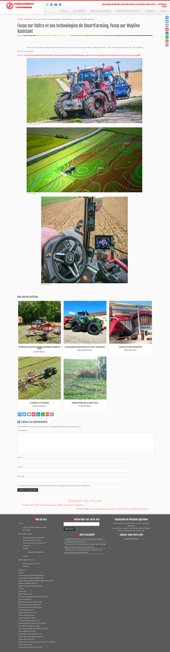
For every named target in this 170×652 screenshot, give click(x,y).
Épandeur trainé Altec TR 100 (32, 540)
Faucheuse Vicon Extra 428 (31, 564)
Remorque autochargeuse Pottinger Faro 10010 (32, 597)
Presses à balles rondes (25, 594)
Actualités (28, 19)
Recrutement (27, 530)
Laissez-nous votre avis (131, 539)
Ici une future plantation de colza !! (75, 542)
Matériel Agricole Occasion (128, 10)
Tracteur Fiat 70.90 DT (25, 645)
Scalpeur (25, 556)
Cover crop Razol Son (24, 599)
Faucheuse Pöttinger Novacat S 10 (28, 621)
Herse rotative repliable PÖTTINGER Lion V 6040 (33, 629)
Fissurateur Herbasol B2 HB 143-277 (34, 543)
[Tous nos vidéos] (56, 4)
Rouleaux (26, 548)
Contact (163, 10)
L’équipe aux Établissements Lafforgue (34, 527)
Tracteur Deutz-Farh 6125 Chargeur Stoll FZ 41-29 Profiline (36, 642)
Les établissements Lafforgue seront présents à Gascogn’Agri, (84, 539)
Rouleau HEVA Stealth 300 (36, 552)
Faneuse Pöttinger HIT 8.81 (26, 618)
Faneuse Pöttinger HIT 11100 (27, 613)
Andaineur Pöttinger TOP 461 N (27, 583)
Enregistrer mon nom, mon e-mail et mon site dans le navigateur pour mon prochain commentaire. (55, 485)
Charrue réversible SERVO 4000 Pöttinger (31, 575)
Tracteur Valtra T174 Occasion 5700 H (30, 647)
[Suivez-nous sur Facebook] (61, 4)
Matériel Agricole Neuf (100, 10)
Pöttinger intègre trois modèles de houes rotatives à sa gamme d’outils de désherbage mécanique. (113, 509)
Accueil (20, 19)
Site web (20, 476)
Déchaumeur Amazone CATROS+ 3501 (30, 607)
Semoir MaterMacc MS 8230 (27, 631)
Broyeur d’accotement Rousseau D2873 (30, 586)
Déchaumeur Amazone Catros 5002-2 (29, 605)
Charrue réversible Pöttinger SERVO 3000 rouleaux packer (35, 581)
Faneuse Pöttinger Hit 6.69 (26, 615)
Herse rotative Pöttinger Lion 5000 (28, 626)
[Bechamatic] (52, 4)
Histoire (63, 10)
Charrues (21, 589)
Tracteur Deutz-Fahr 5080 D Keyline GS (30, 637)
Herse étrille (26, 546)
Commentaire (23, 430)
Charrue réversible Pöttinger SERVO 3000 (30, 578)
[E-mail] (48, 4)
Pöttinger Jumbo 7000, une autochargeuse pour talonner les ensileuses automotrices (52, 505)
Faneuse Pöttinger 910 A (25, 610)
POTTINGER (79, 10)
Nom (19, 457)
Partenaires (150, 10)
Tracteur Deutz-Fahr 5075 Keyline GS (29, 634)
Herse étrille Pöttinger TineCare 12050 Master (32, 623)
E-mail (20, 467)
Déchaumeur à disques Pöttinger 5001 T (30, 602)
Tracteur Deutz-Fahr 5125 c (27, 639)
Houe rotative (22, 591)
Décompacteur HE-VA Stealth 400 (33, 538)
